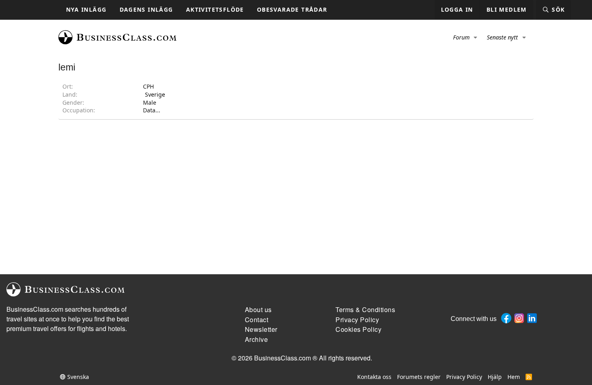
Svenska (77, 377)
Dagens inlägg (146, 9)
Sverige (155, 94)
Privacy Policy (464, 377)
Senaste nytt (502, 37)
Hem (513, 377)
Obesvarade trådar (292, 9)
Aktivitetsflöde (215, 9)
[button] (475, 37)
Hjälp (495, 377)
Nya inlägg (86, 9)
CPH (148, 86)
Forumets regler (419, 377)
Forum (461, 37)
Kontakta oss (374, 377)
